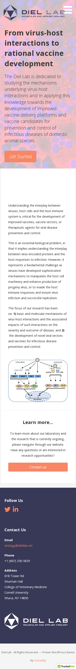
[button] (69, 7)
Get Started (20, 156)
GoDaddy (40, 660)
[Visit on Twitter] (7, 510)
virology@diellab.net (18, 546)
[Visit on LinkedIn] (15, 510)
